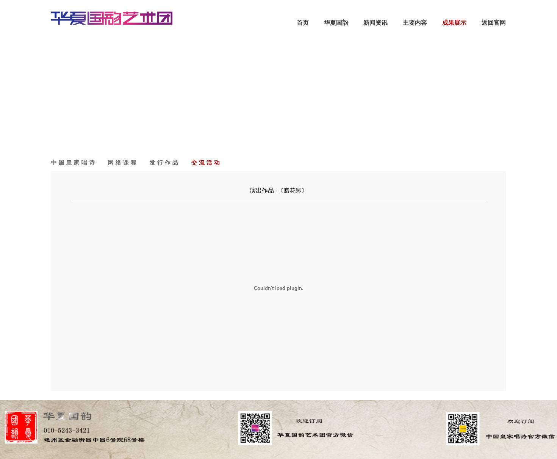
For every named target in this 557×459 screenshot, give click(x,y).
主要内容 (415, 22)
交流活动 (206, 162)
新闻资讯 (375, 22)
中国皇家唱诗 (74, 162)
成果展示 (454, 22)
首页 (303, 22)
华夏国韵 (336, 22)
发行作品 (165, 162)
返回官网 (494, 22)
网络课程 (123, 162)
